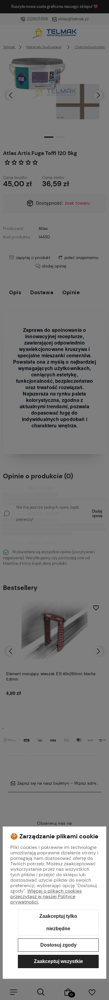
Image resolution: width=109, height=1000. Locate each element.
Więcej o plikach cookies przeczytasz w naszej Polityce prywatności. (46, 896)
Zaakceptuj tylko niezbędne (58, 922)
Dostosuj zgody (58, 945)
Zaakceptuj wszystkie (58, 961)
